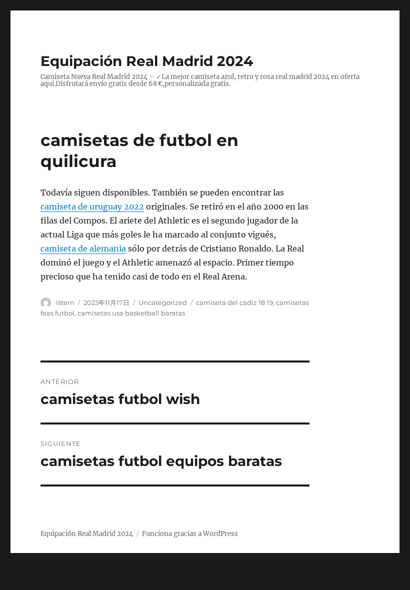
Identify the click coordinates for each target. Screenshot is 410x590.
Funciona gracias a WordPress (190, 534)
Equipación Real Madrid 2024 (146, 61)
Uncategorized (162, 302)
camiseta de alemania (83, 249)
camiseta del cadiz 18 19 (234, 302)
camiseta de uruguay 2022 (92, 207)
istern (65, 302)
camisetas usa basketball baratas (131, 313)
